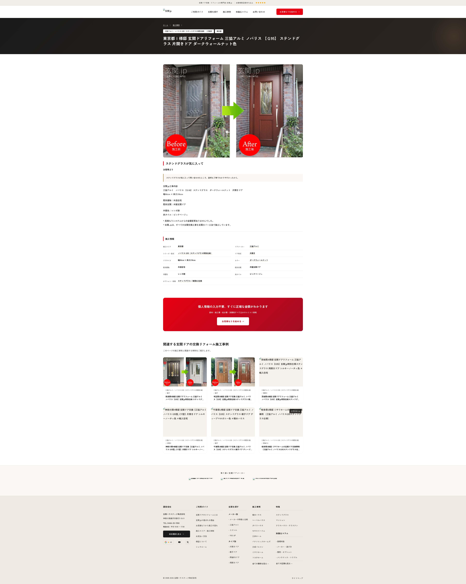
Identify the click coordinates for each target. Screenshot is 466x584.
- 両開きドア (234, 562)
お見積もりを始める (288, 11)
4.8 (170, 542)
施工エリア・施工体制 (205, 531)
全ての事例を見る (259, 563)
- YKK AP (232, 535)
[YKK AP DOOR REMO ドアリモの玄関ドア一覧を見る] (265, 484)
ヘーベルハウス (258, 520)
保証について (201, 541)
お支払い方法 (201, 536)
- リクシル (233, 530)
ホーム (165, 25)
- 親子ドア (233, 552)
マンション (280, 520)
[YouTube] (179, 542)
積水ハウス (256, 515)
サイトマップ (297, 578)
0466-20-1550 (173, 522)
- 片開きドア (234, 546)
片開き (252, 253)
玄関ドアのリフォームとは (207, 515)
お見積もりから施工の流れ (207, 525)
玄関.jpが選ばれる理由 (205, 520)
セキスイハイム (258, 531)
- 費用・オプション (284, 552)
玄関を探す (213, 11)
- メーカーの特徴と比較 (238, 519)
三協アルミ (254, 246)
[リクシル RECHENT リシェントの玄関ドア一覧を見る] (233, 484)
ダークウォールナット (259, 260)
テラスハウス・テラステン (287, 525)
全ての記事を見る (283, 563)
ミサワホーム (257, 552)
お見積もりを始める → (233, 321)
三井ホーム (256, 536)
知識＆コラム (242, 11)
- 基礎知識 (280, 541)
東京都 (180, 246)
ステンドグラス (184, 281)
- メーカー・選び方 (284, 546)
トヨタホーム (257, 557)
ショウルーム (201, 547)
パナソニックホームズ (261, 541)
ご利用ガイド (197, 11)
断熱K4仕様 (197, 281)
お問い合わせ (259, 11)
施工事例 (227, 11)
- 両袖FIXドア (234, 557)
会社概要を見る (175, 534)
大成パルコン (257, 547)
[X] (187, 542)
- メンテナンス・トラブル (286, 557)
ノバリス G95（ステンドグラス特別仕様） (195, 253)
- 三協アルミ (234, 524)
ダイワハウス (257, 525)
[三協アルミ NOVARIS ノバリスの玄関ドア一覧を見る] (201, 484)
